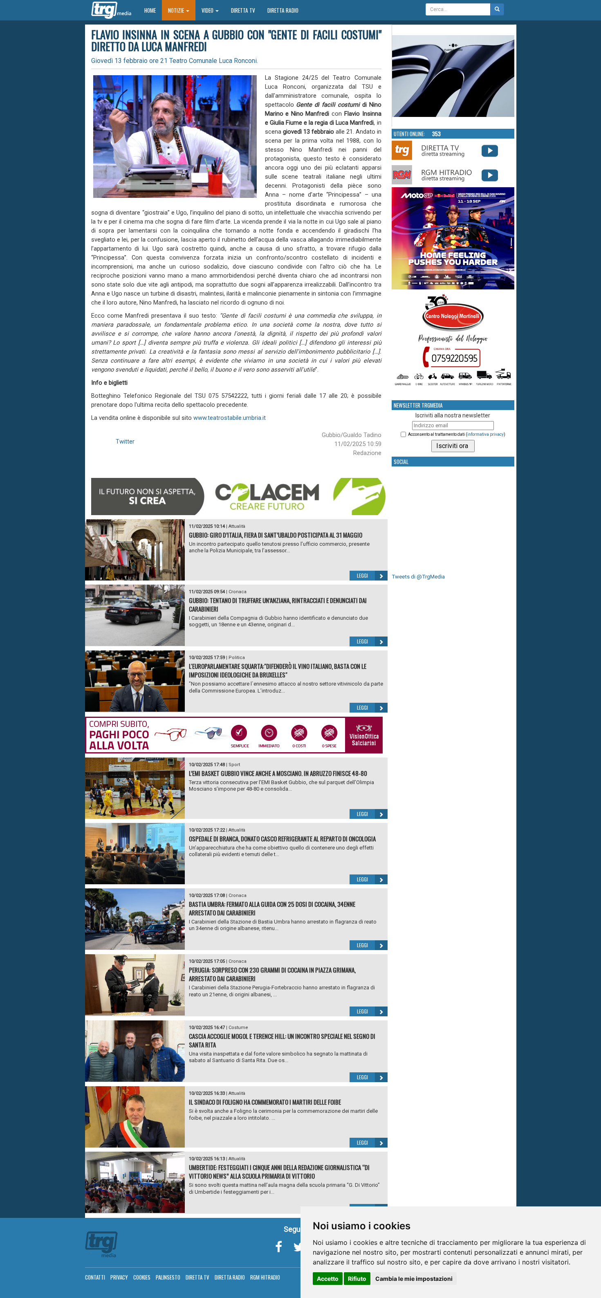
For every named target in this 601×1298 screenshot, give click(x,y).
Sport (234, 764)
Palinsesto (168, 1277)
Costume (238, 1027)
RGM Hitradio (265, 1277)
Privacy (119, 1277)
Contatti (95, 1277)
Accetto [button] (328, 1278)
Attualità (237, 526)
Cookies (141, 1277)
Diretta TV (243, 10)
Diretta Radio (282, 10)
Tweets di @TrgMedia (418, 577)
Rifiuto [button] (357, 1278)
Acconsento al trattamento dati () (456, 434)
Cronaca (238, 591)
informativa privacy (485, 434)
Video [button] (208, 10)
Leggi (362, 575)
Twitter (125, 441)
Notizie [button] (176, 10)
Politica (237, 657)
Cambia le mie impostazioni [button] (414, 1278)
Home (153, 10)
